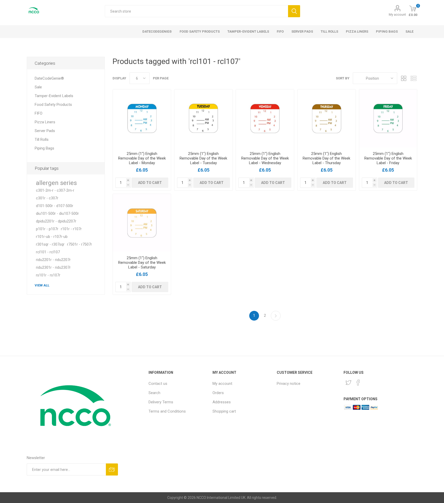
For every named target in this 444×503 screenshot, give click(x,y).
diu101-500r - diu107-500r (57, 213)
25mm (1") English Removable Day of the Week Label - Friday (388, 158)
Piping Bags (44, 148)
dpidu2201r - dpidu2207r (56, 221)
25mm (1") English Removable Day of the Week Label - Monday (142, 158)
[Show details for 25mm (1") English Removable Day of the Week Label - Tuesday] (203, 118)
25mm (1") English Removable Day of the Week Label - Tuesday (203, 158)
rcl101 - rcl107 (48, 252)
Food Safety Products (53, 104)
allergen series (56, 183)
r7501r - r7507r (79, 244)
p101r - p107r (47, 229)
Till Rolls (42, 139)
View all (42, 285)
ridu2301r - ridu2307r (53, 267)
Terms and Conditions (167, 411)
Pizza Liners (45, 122)
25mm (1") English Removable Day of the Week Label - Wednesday (265, 158)
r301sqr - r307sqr (50, 244)
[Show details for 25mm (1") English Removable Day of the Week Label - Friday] (388, 118)
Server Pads (45, 130)
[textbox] (196, 11)
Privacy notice (288, 383)
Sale (38, 87)
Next (276, 316)
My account (397, 14)
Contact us (158, 383)
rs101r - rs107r (48, 275)
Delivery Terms (161, 402)
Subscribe (112, 469)
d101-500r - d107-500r (54, 206)
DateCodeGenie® (49, 78)
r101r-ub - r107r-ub (52, 237)
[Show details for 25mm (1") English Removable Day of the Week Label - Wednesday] (265, 118)
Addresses (221, 402)
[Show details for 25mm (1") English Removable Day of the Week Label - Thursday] (327, 118)
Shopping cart (224, 411)
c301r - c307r (47, 198)
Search (294, 11)
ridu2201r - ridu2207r (53, 260)
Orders (218, 392)
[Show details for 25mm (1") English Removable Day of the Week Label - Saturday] (142, 223)
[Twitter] (348, 382)
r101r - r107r (71, 229)
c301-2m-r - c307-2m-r (55, 190)
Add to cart (150, 183)
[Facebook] (358, 382)
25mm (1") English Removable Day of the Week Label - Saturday (142, 262)
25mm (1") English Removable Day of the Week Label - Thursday (326, 158)
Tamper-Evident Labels (54, 96)
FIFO (38, 113)
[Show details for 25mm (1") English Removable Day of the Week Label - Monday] (142, 118)
